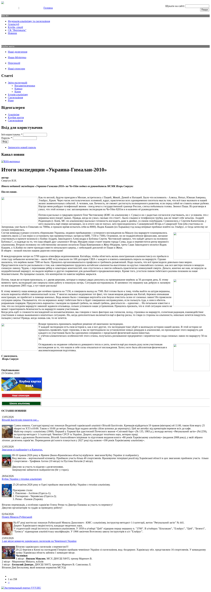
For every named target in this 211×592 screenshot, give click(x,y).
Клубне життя (16, 117)
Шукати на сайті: (175, 6)
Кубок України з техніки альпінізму (22, 479)
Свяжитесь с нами (9, 8)
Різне (11, 100)
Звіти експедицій (17, 82)
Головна (48, 7)
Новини (12, 33)
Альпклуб (13, 24)
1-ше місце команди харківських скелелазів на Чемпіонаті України (39, 541)
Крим (18, 91)
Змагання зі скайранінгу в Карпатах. (22, 449)
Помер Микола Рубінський (17, 517)
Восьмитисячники (25, 85)
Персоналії (14, 63)
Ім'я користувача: (11, 134)
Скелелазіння (15, 97)
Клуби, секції (15, 27)
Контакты (25, 8)
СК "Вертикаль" (17, 30)
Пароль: (6, 138)
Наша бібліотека (17, 57)
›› (9, 582)
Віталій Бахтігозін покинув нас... (20, 419)
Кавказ (18, 88)
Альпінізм (13, 114)
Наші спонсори (16, 68)
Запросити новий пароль (22, 147)
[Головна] (2, 3)
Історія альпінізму (18, 94)
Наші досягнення (17, 51)
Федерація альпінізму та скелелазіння (29, 21)
